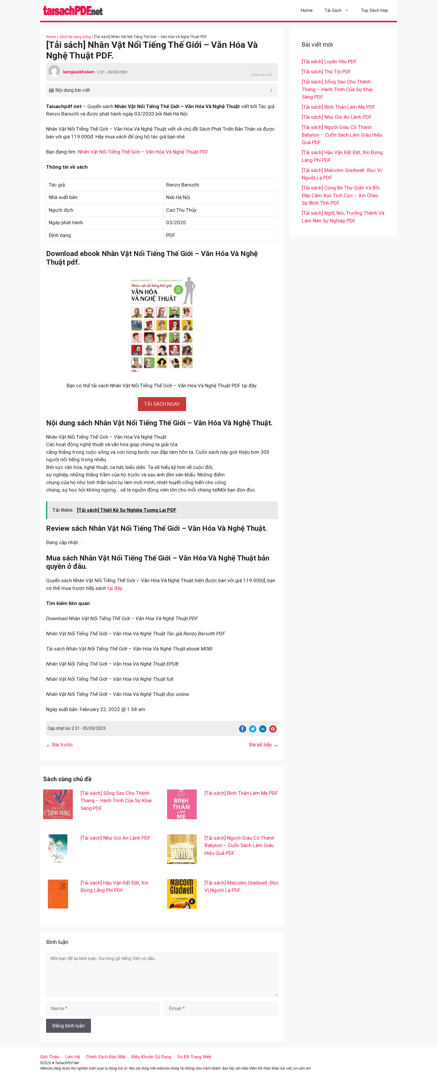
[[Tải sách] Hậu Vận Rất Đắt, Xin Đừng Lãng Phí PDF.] (58, 905)
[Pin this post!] (272, 731)
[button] (162, 404)
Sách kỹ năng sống (75, 37)
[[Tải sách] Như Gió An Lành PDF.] (58, 860)
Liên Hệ (72, 1056)
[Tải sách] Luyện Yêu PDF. (329, 61)
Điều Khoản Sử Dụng (151, 1056)
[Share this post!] (242, 731)
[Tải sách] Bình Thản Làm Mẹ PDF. (242, 793)
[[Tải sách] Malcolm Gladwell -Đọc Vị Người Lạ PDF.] (182, 905)
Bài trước (62, 745)
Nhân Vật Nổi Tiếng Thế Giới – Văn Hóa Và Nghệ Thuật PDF (143, 152)
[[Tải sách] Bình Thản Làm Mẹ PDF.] (182, 815)
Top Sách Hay (374, 10)
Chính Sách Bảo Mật (105, 1056)
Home (307, 10)
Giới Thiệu (49, 1056)
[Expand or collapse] (271, 90)
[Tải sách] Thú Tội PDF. (327, 72)
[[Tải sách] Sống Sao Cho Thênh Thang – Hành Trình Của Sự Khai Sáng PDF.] (58, 815)
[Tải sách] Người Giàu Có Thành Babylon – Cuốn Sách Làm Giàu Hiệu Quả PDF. (239, 845)
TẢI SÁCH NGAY (162, 404)
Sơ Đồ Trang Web (194, 1056)
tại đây (114, 588)
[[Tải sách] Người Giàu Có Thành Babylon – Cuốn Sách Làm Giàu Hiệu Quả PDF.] (182, 860)
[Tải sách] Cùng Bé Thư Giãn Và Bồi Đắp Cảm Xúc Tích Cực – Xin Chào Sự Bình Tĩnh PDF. (341, 195)
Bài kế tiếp (260, 745)
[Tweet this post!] (252, 731)
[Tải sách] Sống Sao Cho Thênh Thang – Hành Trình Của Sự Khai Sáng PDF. (116, 800)
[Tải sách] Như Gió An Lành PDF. (116, 838)
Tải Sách (333, 10)
